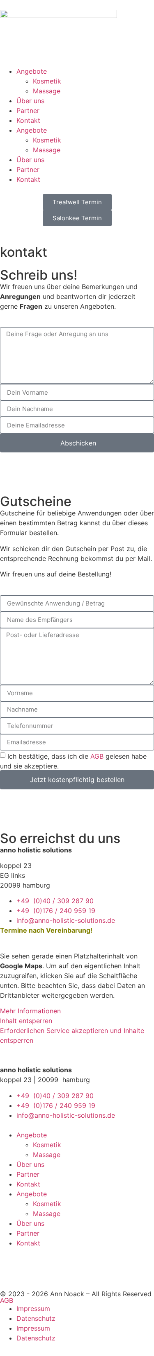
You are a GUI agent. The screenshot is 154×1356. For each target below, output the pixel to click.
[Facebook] (10, 1268)
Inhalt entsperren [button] (26, 1021)
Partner (27, 110)
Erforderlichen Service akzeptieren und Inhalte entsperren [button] (72, 1035)
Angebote (31, 71)
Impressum (33, 1308)
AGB (96, 756)
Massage (46, 91)
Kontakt (28, 120)
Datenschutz (35, 1318)
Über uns (30, 101)
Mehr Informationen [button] (30, 1011)
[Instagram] (33, 1268)
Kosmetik (47, 81)
